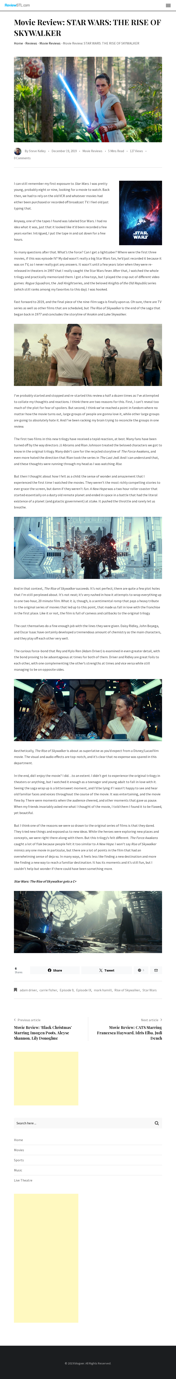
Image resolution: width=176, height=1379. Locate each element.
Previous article (29, 1020)
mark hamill (103, 990)
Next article (149, 1020)
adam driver (28, 990)
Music (18, 1170)
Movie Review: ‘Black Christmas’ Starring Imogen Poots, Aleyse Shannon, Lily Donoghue (43, 1033)
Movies (19, 1150)
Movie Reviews (50, 43)
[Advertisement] (46, 1078)
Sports (19, 1160)
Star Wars (150, 990)
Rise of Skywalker (127, 990)
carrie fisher (48, 990)
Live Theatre (23, 1180)
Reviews (31, 43)
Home (18, 43)
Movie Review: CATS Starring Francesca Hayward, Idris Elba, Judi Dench (129, 1033)
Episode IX (83, 990)
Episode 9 (67, 990)
